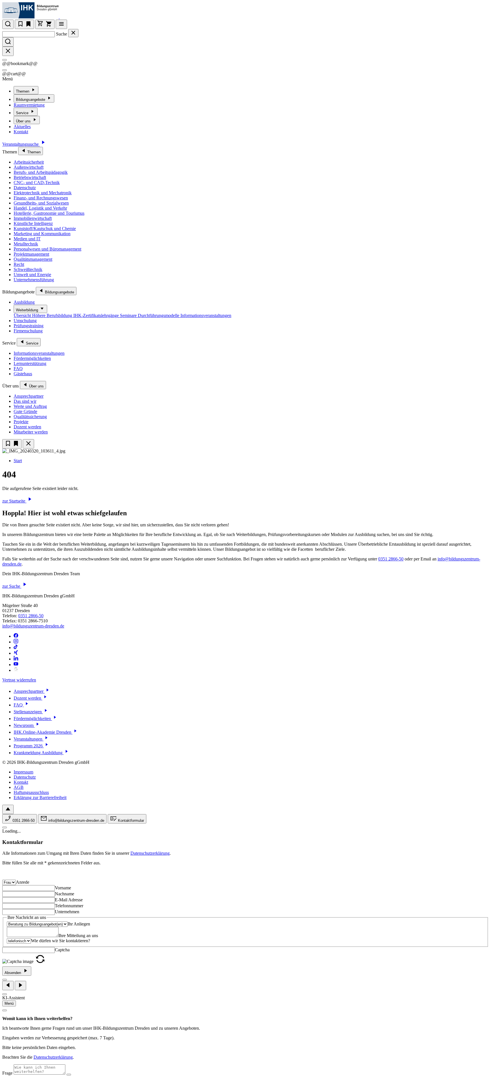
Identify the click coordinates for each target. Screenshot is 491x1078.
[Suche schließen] (73, 33)
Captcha (62, 949)
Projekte (21, 421)
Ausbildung (24, 302)
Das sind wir (25, 401)
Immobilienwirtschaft (33, 218)
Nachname (64, 893)
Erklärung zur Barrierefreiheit (40, 797)
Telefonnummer (69, 905)
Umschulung (25, 320)
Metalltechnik (26, 243)
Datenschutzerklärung (150, 853)
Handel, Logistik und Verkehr (40, 208)
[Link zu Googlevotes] (16, 670)
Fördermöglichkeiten (32, 358)
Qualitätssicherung (30, 416)
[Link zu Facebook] (16, 636)
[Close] (4, 60)
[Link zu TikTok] (16, 647)
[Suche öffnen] (8, 24)
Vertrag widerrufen (19, 679)
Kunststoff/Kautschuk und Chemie (45, 228)
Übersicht (23, 315)
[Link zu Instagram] (16, 641)
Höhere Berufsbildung (52, 315)
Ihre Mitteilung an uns (78, 935)
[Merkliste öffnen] (24, 24)
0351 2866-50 (390, 558)
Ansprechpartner (28, 396)
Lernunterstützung (30, 363)
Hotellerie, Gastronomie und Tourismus (49, 213)
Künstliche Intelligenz (33, 223)
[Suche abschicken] (8, 42)
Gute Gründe (25, 411)
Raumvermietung (29, 105)
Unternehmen (67, 911)
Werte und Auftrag (30, 406)
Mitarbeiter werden (31, 431)
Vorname (63, 887)
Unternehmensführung (34, 279)
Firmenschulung (28, 330)
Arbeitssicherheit (29, 162)
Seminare (129, 315)
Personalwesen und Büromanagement (47, 249)
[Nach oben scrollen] (8, 809)
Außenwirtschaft (28, 167)
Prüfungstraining (28, 325)
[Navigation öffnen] (61, 24)
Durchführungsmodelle (159, 315)
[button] (40, 961)
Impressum (23, 772)
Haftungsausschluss (31, 792)
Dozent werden (27, 426)
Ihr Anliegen (79, 923)
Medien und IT (27, 238)
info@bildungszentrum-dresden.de (33, 626)
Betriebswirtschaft (30, 177)
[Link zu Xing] (16, 653)
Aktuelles (22, 126)
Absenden (13, 973)
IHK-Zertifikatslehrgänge (96, 315)
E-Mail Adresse (69, 899)
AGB (19, 787)
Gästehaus (23, 373)
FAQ (18, 368)
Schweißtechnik (28, 269)
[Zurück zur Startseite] (63, 16)
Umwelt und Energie (32, 274)
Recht (19, 264)
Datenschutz (25, 187)
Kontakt (21, 131)
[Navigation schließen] (28, 444)
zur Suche (11, 586)
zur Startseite (14, 501)
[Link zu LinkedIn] (16, 658)
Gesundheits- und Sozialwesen (41, 203)
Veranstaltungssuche (21, 144)
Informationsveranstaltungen (205, 315)
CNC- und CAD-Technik (37, 182)
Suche (61, 34)
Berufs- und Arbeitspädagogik (41, 172)
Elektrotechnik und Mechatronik (43, 192)
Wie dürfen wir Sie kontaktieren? (60, 940)
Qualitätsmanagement (33, 259)
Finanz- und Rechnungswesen (41, 197)
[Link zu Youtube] (16, 664)
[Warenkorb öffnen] (45, 24)
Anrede (22, 882)
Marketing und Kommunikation (42, 233)
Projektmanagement (31, 254)
